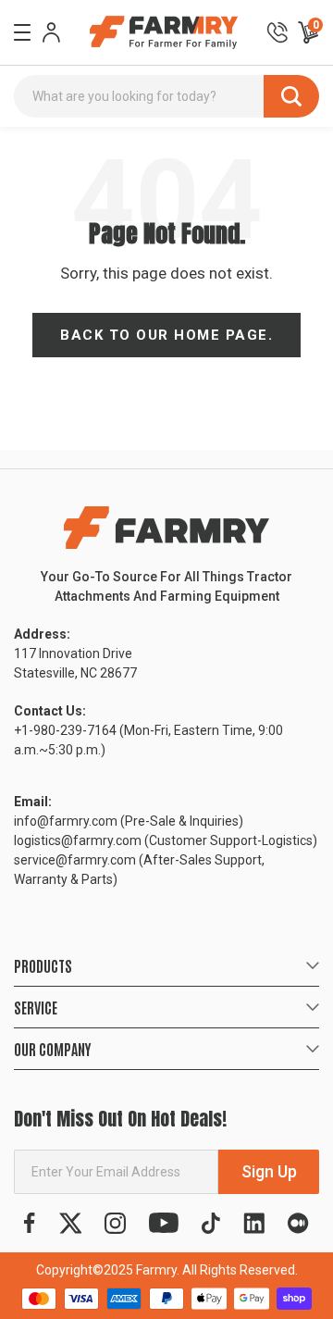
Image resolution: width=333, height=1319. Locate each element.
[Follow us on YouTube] (164, 1223)
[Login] (51, 32)
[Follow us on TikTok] (211, 1223)
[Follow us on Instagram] (115, 1223)
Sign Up (269, 1171)
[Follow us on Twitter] (70, 1223)
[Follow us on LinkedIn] (254, 1223)
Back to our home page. (166, 335)
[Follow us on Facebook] (29, 1223)
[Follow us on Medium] (298, 1223)
